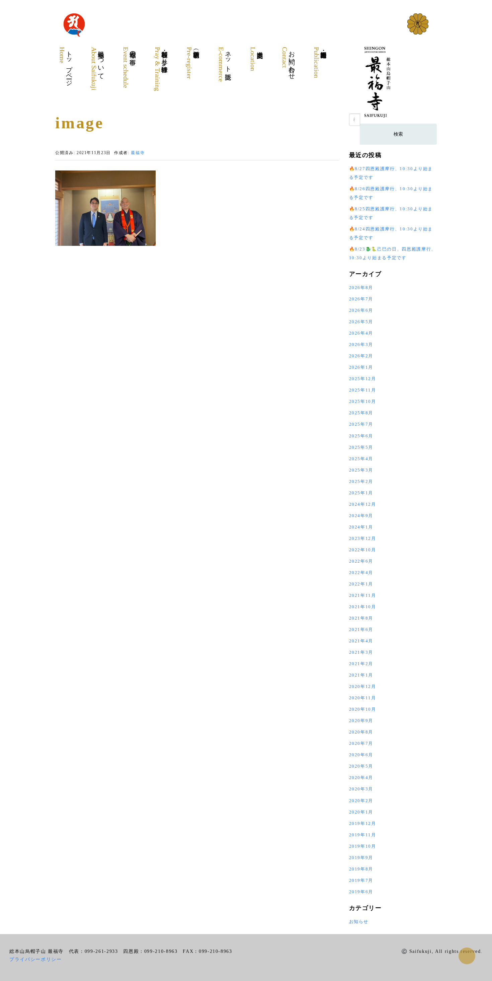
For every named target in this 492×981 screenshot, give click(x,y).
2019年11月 (362, 834)
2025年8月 (361, 412)
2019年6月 (361, 891)
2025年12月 (362, 378)
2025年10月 (362, 401)
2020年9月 (361, 720)
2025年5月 (361, 447)
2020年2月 (361, 800)
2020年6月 (361, 754)
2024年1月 (361, 527)
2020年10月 (362, 709)
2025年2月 (361, 481)
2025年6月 (361, 435)
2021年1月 (361, 675)
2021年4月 (361, 640)
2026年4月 (361, 333)
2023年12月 (362, 538)
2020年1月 (361, 812)
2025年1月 (361, 492)
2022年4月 (361, 572)
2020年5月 (361, 766)
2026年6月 (361, 310)
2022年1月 (361, 583)
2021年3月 (361, 652)
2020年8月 (361, 731)
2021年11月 (362, 595)
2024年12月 (362, 504)
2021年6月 (361, 629)
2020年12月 (362, 686)
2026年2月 (361, 355)
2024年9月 (361, 515)
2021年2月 (361, 663)
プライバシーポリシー (35, 959)
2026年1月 (361, 367)
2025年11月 (362, 390)
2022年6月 (361, 561)
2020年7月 (361, 743)
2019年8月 (361, 868)
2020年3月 (361, 788)
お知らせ (359, 921)
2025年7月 (361, 424)
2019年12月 (362, 823)
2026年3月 (361, 344)
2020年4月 (361, 777)
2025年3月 (361, 470)
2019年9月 (361, 857)
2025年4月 (361, 458)
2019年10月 (362, 846)
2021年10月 (362, 606)
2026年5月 (361, 321)
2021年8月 (361, 618)
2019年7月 (361, 880)
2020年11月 (362, 697)
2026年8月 (361, 287)
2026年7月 (361, 298)
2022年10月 (362, 549)
